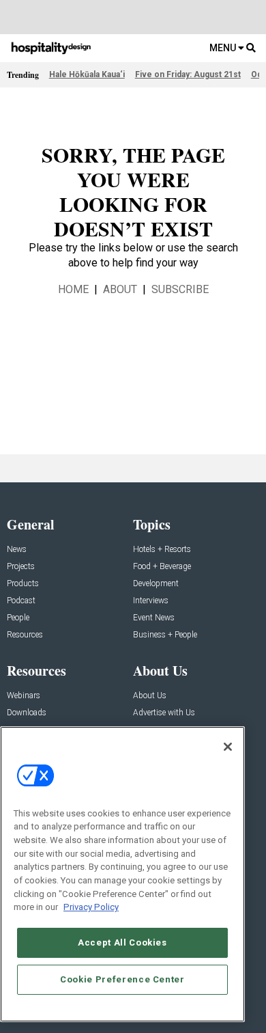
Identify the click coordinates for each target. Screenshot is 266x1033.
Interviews (150, 600)
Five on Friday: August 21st (188, 74)
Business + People (165, 635)
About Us (149, 695)
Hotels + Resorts (162, 549)
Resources (25, 635)
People (18, 618)
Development (156, 583)
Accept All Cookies (122, 942)
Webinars (23, 695)
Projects (21, 566)
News (17, 549)
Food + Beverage (162, 566)
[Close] (228, 747)
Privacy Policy (91, 907)
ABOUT (120, 289)
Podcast (21, 600)
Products (23, 583)
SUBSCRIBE (180, 289)
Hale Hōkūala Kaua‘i (87, 74)
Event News (154, 618)
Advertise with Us (164, 712)
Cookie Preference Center (122, 979)
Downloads (26, 712)
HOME (73, 289)
